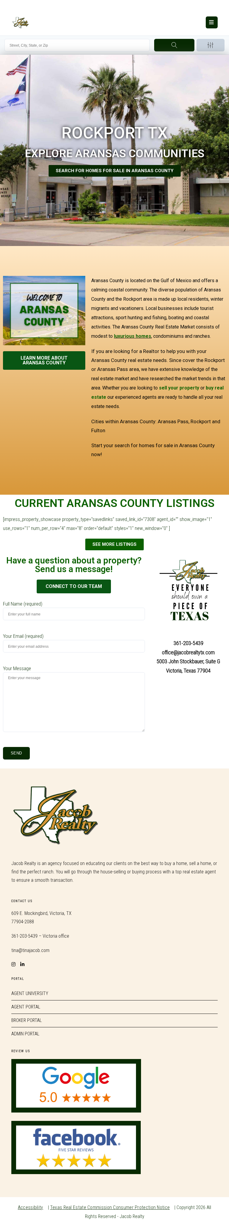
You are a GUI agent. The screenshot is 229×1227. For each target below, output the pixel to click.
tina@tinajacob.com (30, 950)
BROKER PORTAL (26, 1020)
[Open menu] (212, 22)
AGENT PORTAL (25, 1007)
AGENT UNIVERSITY (29, 993)
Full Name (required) (22, 604)
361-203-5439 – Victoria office (40, 936)
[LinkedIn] (22, 960)
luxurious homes (132, 336)
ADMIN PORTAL (25, 1034)
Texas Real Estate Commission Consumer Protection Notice (110, 1207)
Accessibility (30, 1207)
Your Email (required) (23, 636)
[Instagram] (13, 960)
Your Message (17, 668)
